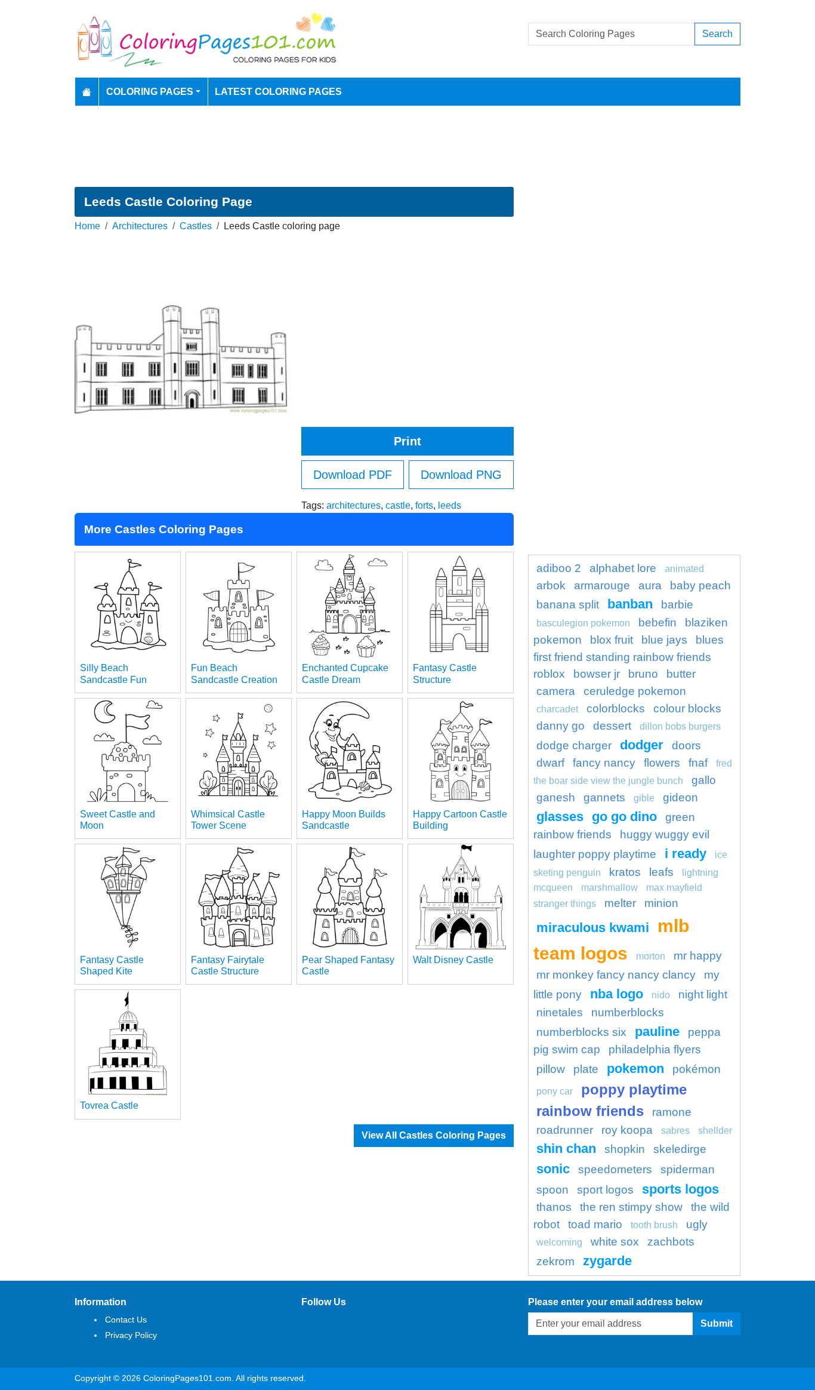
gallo (703, 780)
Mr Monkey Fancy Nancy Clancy (616, 974)
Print (407, 441)
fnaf (698, 762)
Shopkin (624, 1149)
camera (555, 691)
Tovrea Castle (109, 1105)
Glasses (560, 816)
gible (644, 798)
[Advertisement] (407, 146)
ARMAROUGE (602, 585)
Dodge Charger (574, 745)
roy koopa (627, 1130)
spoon (552, 1189)
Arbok (551, 585)
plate (585, 1069)
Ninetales (559, 1012)
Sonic (553, 1168)
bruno (643, 674)
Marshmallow (609, 887)
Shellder (715, 1130)
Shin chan (566, 1148)
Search (717, 34)
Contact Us (126, 1319)
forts (424, 505)
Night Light (702, 994)
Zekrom (555, 1261)
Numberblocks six (581, 1032)
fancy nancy (604, 762)
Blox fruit (611, 640)
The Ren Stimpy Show (631, 1207)
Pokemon (635, 1068)
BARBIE (677, 604)
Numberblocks (627, 1012)
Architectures (140, 226)
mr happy (698, 955)
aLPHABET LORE (622, 568)
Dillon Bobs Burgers (680, 726)
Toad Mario (595, 1224)
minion (661, 903)
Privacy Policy (131, 1335)
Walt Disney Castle (453, 960)
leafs (661, 872)
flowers (662, 762)
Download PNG (461, 474)
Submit (716, 1323)
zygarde (607, 1260)
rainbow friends (590, 1111)
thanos (554, 1207)
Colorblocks (615, 708)
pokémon (696, 1069)
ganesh (555, 797)
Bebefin (657, 622)
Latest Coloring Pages (278, 92)
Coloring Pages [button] (149, 92)
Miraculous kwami (592, 927)
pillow (550, 1069)
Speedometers (615, 1169)
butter (681, 674)
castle (397, 505)
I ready (685, 853)
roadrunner (564, 1130)
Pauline (657, 1031)
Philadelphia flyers (655, 1049)
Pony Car (554, 1091)
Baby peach (700, 585)
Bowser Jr (596, 674)
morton (650, 956)
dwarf (550, 762)
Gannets (604, 797)
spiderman (687, 1169)
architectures (353, 505)
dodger (641, 744)
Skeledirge (679, 1149)
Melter (620, 903)
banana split (567, 604)
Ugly (697, 1224)
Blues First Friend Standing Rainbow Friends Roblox (628, 657)
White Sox (615, 1241)
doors (686, 745)
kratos (625, 872)
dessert (612, 725)
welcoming (559, 1242)
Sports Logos (680, 1189)
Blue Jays (664, 640)
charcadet (557, 709)
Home (87, 226)
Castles (196, 226)
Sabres (675, 1130)
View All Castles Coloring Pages (434, 1135)
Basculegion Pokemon (583, 623)
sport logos (605, 1189)
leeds (449, 505)
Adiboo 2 (558, 568)
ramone (671, 1112)
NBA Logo (616, 993)
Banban (630, 603)
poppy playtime (634, 1089)
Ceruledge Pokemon (635, 691)
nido (661, 995)
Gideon (680, 797)
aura (650, 585)
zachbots (670, 1241)
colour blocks (687, 708)
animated (684, 569)
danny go (560, 725)
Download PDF (352, 474)
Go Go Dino (624, 816)
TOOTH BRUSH (654, 1225)
